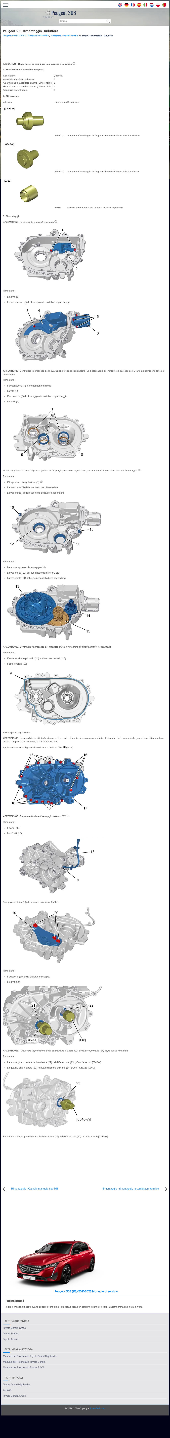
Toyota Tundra (10, 1333)
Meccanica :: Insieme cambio (64, 35)
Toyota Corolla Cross (14, 1327)
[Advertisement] (85, 50)
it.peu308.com (97, 1408)
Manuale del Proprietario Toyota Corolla (24, 1361)
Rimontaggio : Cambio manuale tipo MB (34, 1188)
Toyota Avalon (10, 1339)
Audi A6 (7, 1390)
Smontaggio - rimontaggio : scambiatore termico (131, 1188)
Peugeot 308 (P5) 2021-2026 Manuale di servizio (26, 35)
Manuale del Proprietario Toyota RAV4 (23, 1367)
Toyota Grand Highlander (16, 1384)
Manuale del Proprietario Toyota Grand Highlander (30, 1356)
